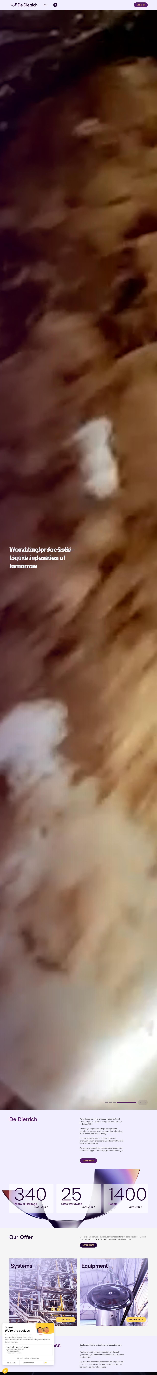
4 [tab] (134, 1102)
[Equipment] (114, 1292)
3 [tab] (131, 1102)
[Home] (24, 5)
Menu (139, 5)
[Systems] (43, 1292)
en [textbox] (45, 5)
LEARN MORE (88, 1161)
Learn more (40, 1207)
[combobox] (46, 4)
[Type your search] (55, 5)
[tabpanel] (78, 560)
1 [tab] (106, 1102)
